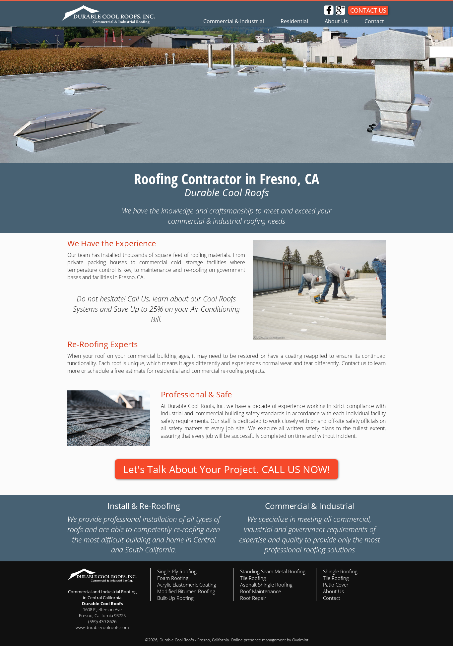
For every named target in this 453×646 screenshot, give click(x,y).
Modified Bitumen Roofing (186, 591)
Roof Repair (253, 598)
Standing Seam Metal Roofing (272, 571)
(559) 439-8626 (102, 621)
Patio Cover (336, 584)
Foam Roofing (172, 578)
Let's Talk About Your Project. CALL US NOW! (226, 469)
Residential (294, 21)
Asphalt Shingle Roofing (266, 584)
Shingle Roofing (340, 571)
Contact (374, 21)
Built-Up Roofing (175, 598)
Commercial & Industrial (233, 21)
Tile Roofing (253, 578)
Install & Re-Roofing (143, 505)
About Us (336, 21)
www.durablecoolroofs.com (102, 627)
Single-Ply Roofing (177, 571)
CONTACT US (368, 10)
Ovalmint (300, 640)
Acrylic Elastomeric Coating (186, 584)
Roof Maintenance (260, 591)
